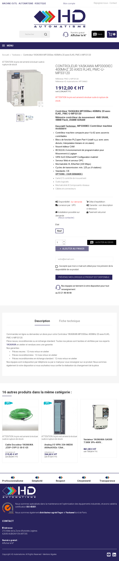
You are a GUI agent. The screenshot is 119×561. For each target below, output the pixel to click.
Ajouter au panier (73, 248)
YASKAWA (11, 344)
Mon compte (69, 3)
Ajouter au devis (101, 242)
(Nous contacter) (66, 218)
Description (42, 321)
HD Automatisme (18, 554)
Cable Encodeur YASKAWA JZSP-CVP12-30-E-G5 (19, 446)
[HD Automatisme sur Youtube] (109, 555)
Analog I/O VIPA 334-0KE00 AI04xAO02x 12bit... (58, 446)
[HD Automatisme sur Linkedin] (114, 555)
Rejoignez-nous (101, 3)
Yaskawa (70, 512)
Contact (113, 3)
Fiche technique (69, 321)
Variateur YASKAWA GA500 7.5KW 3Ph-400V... (98, 441)
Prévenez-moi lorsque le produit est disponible (83, 277)
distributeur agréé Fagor (51, 512)
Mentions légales (50, 554)
